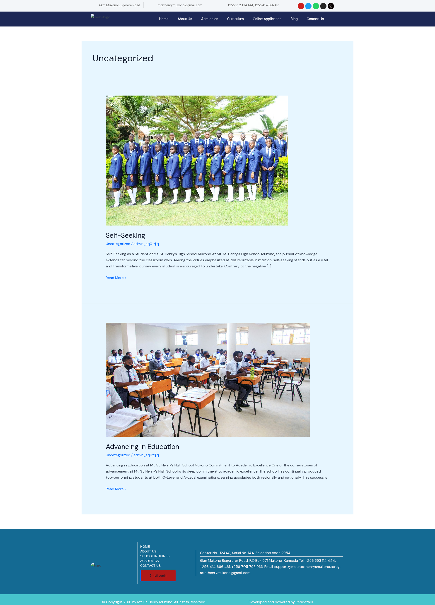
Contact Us (315, 19)
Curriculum (235, 19)
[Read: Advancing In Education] (208, 379)
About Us (185, 19)
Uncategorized (118, 243)
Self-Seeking (125, 235)
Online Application (267, 19)
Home (164, 19)
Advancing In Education (142, 446)
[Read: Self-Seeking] (197, 160)
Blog (294, 19)
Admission (209, 19)
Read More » (116, 277)
